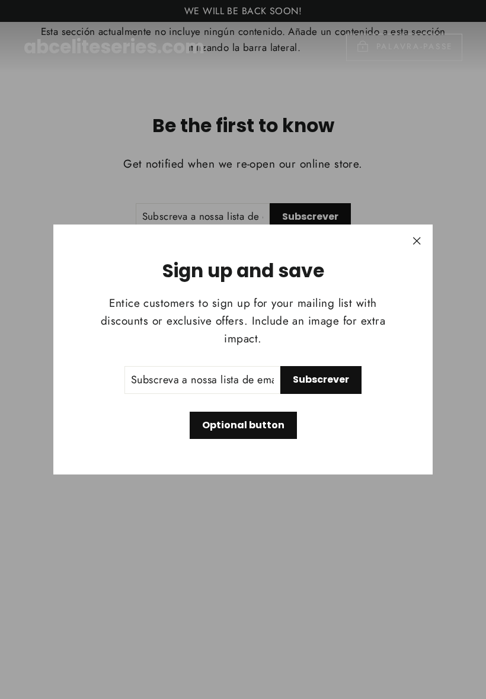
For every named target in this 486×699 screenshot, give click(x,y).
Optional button (243, 425)
